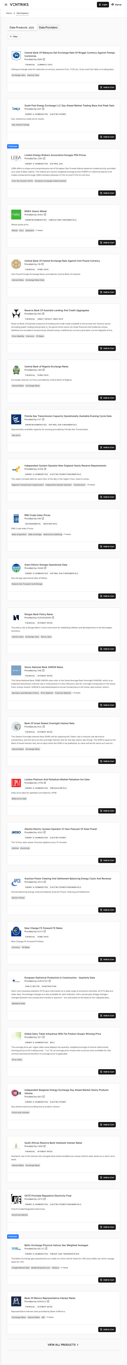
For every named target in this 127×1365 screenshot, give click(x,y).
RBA (40, 314)
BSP (40, 109)
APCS (41, 882)
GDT (41, 1037)
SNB (41, 670)
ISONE (41, 469)
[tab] (22, 27)
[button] (6, 5)
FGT (40, 419)
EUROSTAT (44, 981)
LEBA (41, 158)
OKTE (41, 1199)
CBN (41, 370)
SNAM (41, 568)
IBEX (41, 1096)
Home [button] (9, 13)
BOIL (41, 726)
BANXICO (43, 1301)
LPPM (41, 783)
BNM (41, 59)
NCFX (41, 931)
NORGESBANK (45, 617)
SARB (41, 1146)
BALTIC (42, 1248)
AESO (41, 832)
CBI (40, 264)
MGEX (41, 214)
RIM (40, 518)
